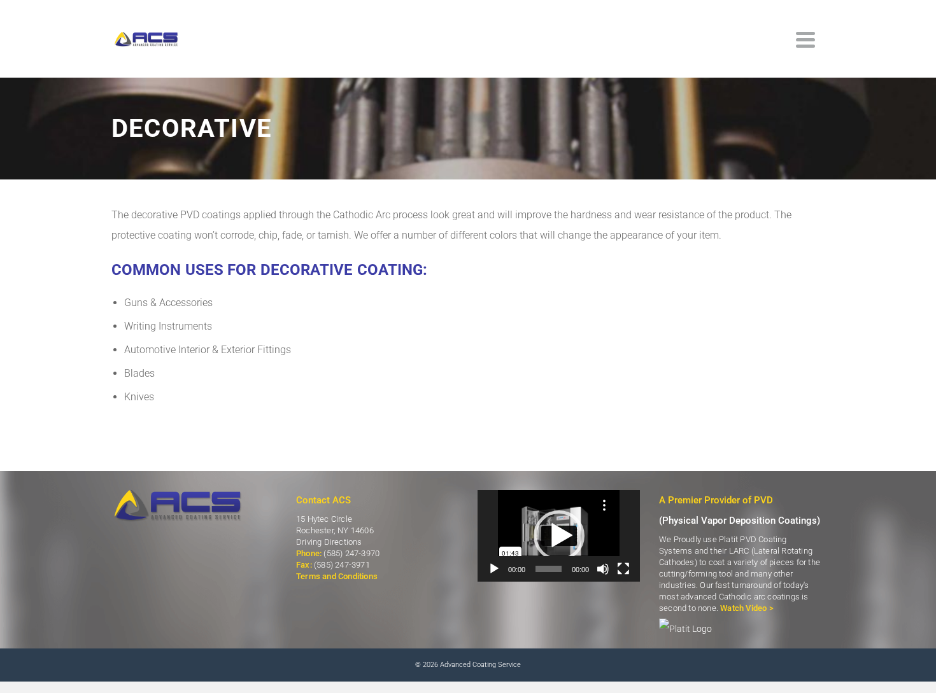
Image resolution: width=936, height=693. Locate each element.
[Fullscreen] (623, 569)
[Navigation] (805, 39)
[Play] (494, 569)
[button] (559, 535)
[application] (559, 535)
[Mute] (603, 569)
